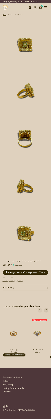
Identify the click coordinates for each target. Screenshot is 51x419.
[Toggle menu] (45, 7)
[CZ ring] (14, 332)
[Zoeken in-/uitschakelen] (35, 7)
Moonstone (37, 349)
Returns (6, 381)
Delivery (7, 391)
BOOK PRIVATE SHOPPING (28, 1)
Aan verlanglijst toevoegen (13, 281)
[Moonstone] (37, 332)
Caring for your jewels (13, 388)
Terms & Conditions (12, 377)
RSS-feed (31, 410)
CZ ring (13, 349)
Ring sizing (8, 384)
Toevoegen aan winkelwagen (25, 272)
